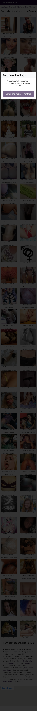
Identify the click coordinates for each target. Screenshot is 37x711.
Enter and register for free (18, 94)
